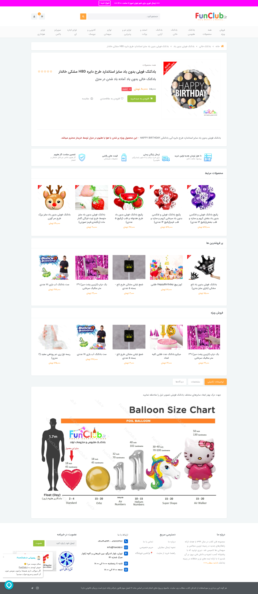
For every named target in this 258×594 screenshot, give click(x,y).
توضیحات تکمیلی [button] (216, 382)
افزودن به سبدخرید (140, 98)
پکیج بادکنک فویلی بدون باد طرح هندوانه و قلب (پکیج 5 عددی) (129, 218)
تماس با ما (148, 542)
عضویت (39, 543)
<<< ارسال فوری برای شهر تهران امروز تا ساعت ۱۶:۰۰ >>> (137, 3)
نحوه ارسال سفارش (166, 547)
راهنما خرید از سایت (166, 553)
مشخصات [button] (195, 382)
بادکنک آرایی (159, 32)
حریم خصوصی (146, 547)
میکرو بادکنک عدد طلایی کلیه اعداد (166, 356)
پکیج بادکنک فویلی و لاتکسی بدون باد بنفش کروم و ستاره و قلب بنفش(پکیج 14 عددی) (204, 218)
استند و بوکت (143, 32)
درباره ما (171, 542)
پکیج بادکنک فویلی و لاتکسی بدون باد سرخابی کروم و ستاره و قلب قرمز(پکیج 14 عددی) (166, 218)
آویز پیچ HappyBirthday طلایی (166, 284)
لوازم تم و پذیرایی (126, 32)
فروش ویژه (222, 32)
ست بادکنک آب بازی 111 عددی (54, 284)
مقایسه (86, 98)
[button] (42, 16)
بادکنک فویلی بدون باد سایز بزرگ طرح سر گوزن (54, 216)
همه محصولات (207, 32)
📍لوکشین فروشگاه (144, 553)
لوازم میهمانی (107, 32)
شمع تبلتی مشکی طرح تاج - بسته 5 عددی (129, 286)
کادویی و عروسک (91, 32)
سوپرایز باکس (57, 32)
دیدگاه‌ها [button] (179, 382)
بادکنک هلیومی (191, 32)
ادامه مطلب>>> (210, 563)
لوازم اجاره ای (72, 32)
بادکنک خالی (174, 32)
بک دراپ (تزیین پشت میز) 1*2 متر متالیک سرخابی (92, 286)
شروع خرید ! (105, 3)
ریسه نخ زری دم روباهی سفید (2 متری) (54, 356)
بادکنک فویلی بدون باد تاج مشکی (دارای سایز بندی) (204, 286)
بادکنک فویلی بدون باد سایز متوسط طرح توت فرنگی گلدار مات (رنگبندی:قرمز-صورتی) (91, 218)
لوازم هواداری (41, 32)
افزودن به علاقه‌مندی (110, 98)
